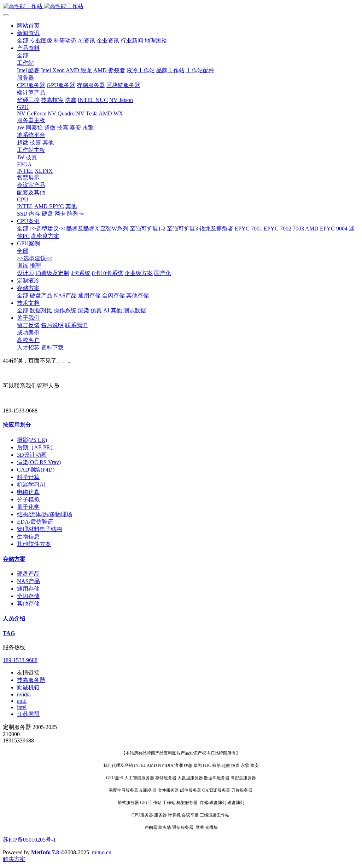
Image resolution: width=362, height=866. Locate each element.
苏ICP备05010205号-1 (29, 840)
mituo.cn (101, 852)
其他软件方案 (34, 544)
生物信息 (28, 537)
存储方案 (14, 559)
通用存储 (28, 589)
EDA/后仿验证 (35, 522)
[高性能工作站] (181, 6)
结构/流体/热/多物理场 (44, 514)
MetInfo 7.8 (45, 852)
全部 (22, 41)
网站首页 (28, 26)
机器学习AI (31, 485)
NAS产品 (28, 581)
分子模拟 (28, 499)
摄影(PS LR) (32, 440)
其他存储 (28, 603)
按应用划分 (17, 425)
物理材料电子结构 (39, 529)
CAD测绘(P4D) (35, 470)
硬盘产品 (28, 574)
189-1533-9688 (20, 660)
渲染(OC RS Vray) (39, 462)
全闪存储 (28, 596)
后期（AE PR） (36, 447)
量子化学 (28, 507)
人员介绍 (14, 618)
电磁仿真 (28, 492)
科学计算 (28, 477)
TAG (9, 633)
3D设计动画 (32, 455)
